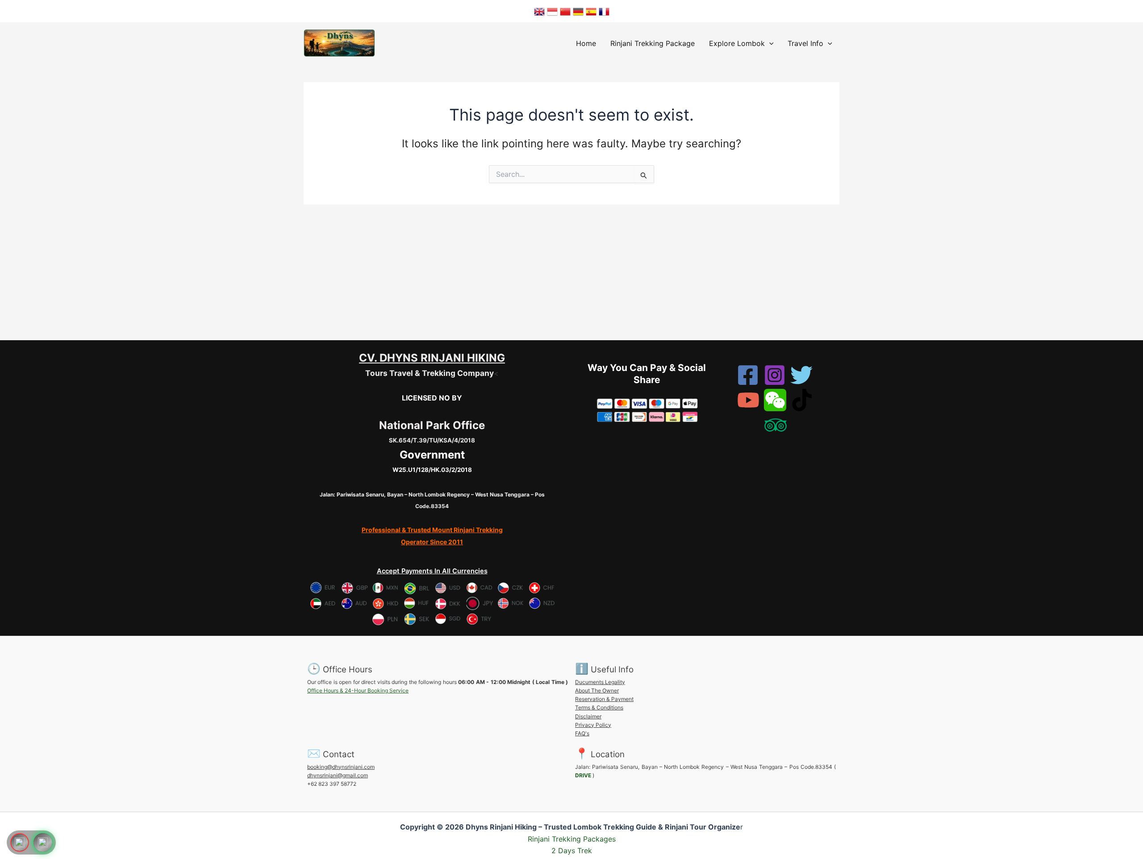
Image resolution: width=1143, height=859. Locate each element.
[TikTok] (801, 400)
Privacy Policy (593, 724)
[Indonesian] (552, 11)
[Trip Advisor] (775, 425)
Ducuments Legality (600, 682)
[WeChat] (775, 400)
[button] (769, 43)
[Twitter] (801, 375)
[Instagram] (774, 375)
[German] (578, 11)
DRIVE (583, 775)
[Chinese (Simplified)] (565, 11)
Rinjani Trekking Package (652, 43)
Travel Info (805, 43)
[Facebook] (747, 375)
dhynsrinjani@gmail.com (337, 775)
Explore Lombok (737, 43)
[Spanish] (591, 11)
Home (586, 43)
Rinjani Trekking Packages (572, 838)
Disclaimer (588, 716)
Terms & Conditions (599, 707)
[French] (604, 11)
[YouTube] (748, 400)
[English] (539, 11)
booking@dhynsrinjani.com (341, 766)
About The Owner (597, 690)
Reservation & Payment (604, 699)
